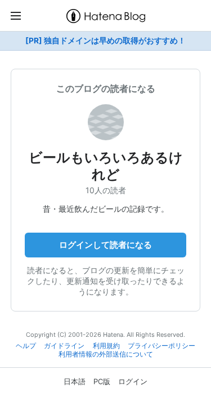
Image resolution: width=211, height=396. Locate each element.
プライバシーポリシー (161, 346)
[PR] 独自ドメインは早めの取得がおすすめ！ (105, 40)
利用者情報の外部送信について (106, 354)
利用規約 (106, 346)
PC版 (101, 381)
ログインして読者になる (105, 244)
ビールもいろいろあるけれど (106, 166)
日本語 (75, 381)
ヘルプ (26, 346)
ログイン (132, 381)
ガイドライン (64, 346)
